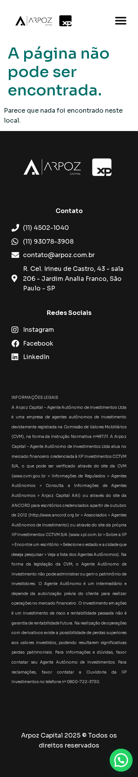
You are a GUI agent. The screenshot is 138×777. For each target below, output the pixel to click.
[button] (121, 20)
